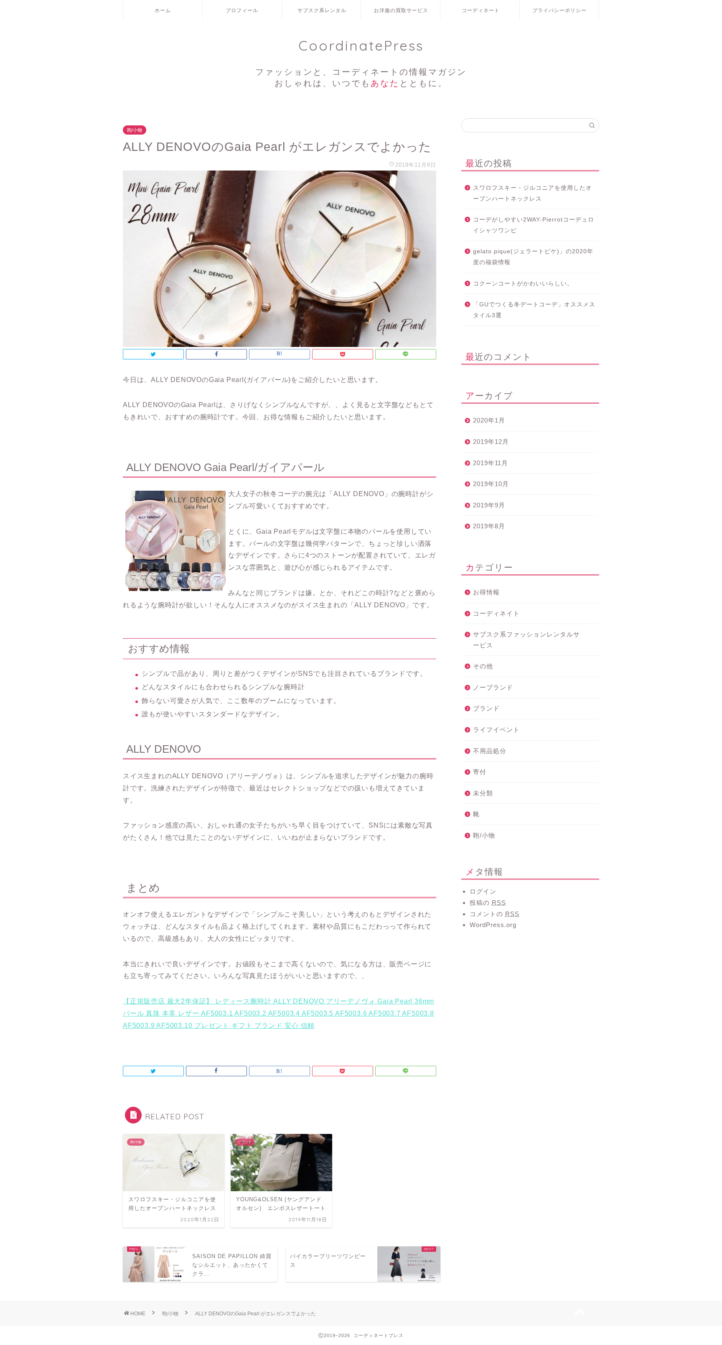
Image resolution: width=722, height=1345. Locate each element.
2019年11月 (490, 462)
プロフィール (242, 10)
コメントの (494, 913)
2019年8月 (489, 526)
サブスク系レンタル (321, 10)
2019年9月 (489, 505)
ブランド (486, 708)
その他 (483, 666)
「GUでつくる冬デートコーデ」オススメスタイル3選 (534, 309)
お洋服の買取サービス (401, 10)
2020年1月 (489, 420)
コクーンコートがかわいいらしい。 (523, 283)
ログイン (483, 891)
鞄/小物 (134, 129)
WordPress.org (493, 924)
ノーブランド (493, 687)
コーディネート (481, 10)
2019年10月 (491, 483)
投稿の (488, 902)
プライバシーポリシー (559, 10)
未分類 (483, 793)
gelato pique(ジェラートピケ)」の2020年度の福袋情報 (533, 256)
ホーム (163, 10)
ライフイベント (496, 729)
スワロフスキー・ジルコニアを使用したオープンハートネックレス (532, 193)
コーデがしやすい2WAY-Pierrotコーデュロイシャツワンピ (533, 225)
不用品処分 (489, 750)
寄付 (479, 771)
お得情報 (486, 592)
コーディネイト (496, 613)
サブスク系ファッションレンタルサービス (526, 640)
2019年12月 (491, 441)
